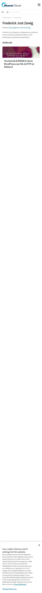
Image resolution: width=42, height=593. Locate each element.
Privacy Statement (20, 584)
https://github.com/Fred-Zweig (19, 28)
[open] (2, 12)
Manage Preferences (10, 589)
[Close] (39, 545)
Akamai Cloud (6, 17)
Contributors (17, 17)
